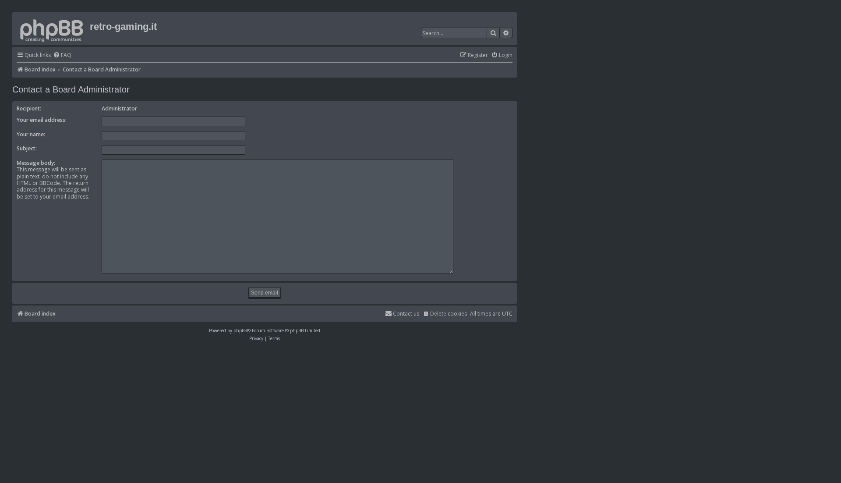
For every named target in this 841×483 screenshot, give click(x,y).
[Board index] (52, 28)
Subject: (27, 148)
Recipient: (29, 108)
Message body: (36, 163)
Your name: (31, 134)
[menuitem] (62, 55)
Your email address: (42, 120)
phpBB (240, 330)
